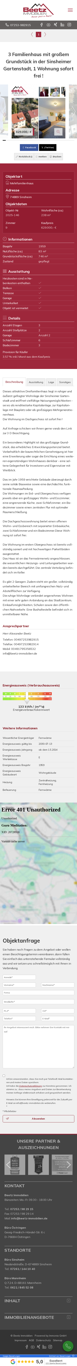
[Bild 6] (19, 140)
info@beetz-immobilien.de (20, 653)
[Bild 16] (48, 140)
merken (42, 156)
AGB (31, 1340)
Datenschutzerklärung (30, 1086)
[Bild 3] (10, 140)
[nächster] (68, 1164)
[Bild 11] (34, 140)
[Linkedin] (63, 25)
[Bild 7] (22, 140)
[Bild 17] (52, 140)
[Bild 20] (60, 140)
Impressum (21, 1340)
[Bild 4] (13, 140)
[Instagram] (70, 25)
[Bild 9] (28, 140)
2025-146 (12, 215)
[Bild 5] (16, 140)
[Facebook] (42, 25)
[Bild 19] (57, 140)
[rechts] (45, 34)
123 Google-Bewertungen (55, 1363)
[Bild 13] (40, 140)
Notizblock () (25, 156)
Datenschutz (43, 1340)
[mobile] (70, 10)
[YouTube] (49, 25)
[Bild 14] (43, 140)
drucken (56, 156)
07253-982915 (20, 25)
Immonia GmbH (57, 1335)
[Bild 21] (63, 140)
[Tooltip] (72, 1356)
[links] (32, 34)
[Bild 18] (54, 140)
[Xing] (56, 25)
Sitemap (57, 1340)
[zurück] (8, 1164)
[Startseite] (38, 10)
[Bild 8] (25, 140)
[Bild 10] (31, 140)
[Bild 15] (45, 140)
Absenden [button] (38, 1118)
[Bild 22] (66, 140)
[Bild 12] (36, 140)
